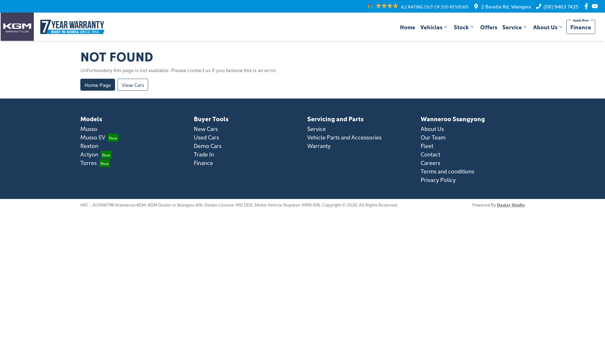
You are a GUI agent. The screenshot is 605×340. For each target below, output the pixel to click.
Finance (580, 27)
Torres (88, 163)
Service (512, 27)
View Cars (133, 84)
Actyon (89, 154)
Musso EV (92, 137)
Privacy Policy (438, 180)
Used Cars (206, 137)
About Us (545, 27)
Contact (430, 154)
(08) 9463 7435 (561, 6)
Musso (88, 129)
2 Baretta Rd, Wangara (506, 6)
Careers (430, 163)
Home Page (97, 84)
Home (407, 27)
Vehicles (431, 27)
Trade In (204, 154)
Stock (461, 27)
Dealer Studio (511, 204)
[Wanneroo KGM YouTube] (596, 6)
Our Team (433, 137)
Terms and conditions (447, 171)
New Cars (206, 129)
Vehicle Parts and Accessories (344, 137)
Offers (488, 27)
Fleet (427, 146)
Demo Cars (208, 146)
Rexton (89, 146)
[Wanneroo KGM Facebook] (587, 6)
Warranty (319, 146)
